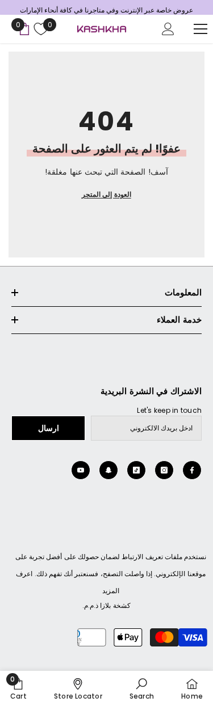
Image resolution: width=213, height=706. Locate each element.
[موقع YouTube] (80, 470)
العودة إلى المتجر (106, 194)
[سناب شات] (108, 470)
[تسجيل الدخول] (168, 29)
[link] (141, 688)
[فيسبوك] (192, 470)
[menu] (200, 29)
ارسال (48, 428)
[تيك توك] (136, 470)
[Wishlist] (40, 29)
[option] (106, 10)
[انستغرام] (164, 470)
